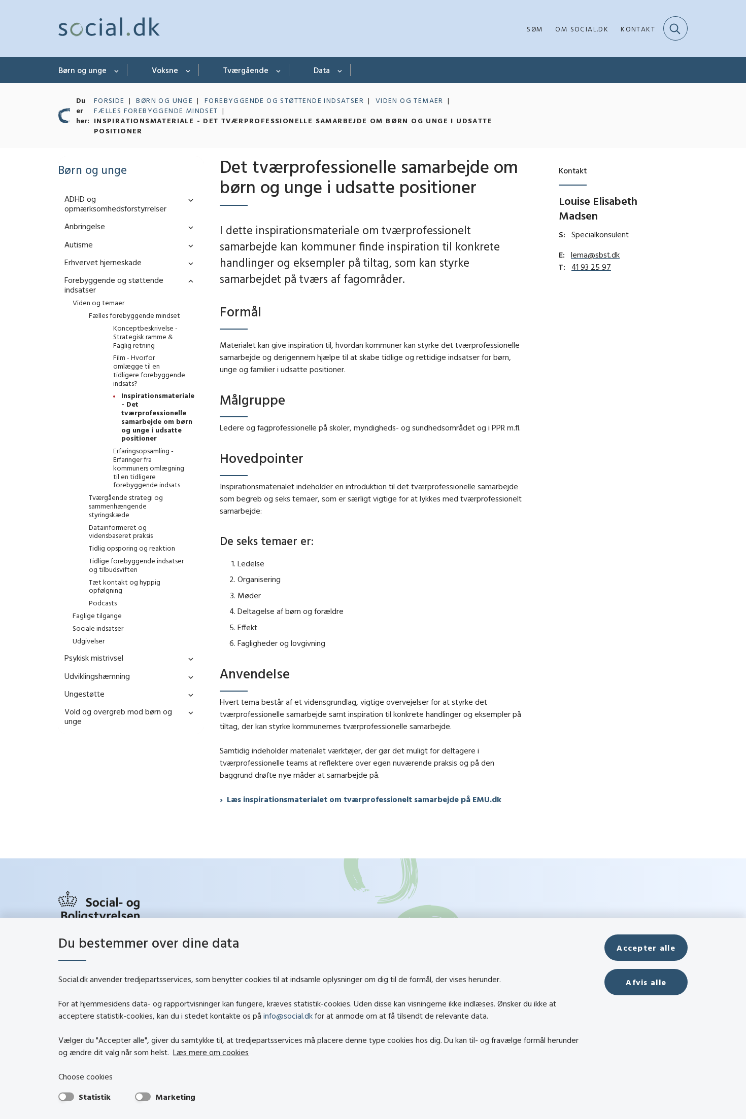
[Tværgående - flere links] (278, 70)
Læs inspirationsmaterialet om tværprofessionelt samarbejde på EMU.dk (364, 799)
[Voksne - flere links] (188, 70)
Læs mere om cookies (211, 1052)
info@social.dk (288, 1015)
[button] (188, 199)
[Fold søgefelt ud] (675, 28)
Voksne (165, 70)
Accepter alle (646, 948)
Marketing (175, 1097)
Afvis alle (646, 982)
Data (322, 70)
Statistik (95, 1097)
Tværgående (245, 70)
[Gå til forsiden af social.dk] (109, 28)
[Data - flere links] (340, 70)
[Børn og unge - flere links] (117, 70)
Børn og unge (82, 70)
